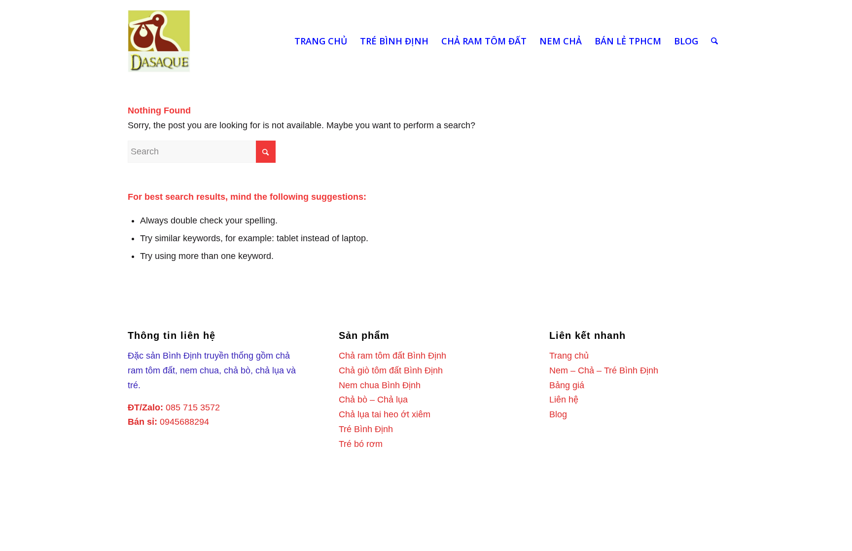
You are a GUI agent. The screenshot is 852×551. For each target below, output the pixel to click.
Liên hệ (563, 399)
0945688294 (184, 422)
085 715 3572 (193, 407)
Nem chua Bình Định (380, 385)
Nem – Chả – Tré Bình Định (603, 370)
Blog (558, 414)
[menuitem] (321, 41)
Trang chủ (569, 356)
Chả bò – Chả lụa (373, 399)
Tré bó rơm (361, 444)
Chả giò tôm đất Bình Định (391, 370)
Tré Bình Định (366, 429)
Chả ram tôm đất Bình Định (392, 356)
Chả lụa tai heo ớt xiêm (384, 414)
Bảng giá (566, 385)
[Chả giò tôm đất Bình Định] (159, 41)
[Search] (714, 41)
